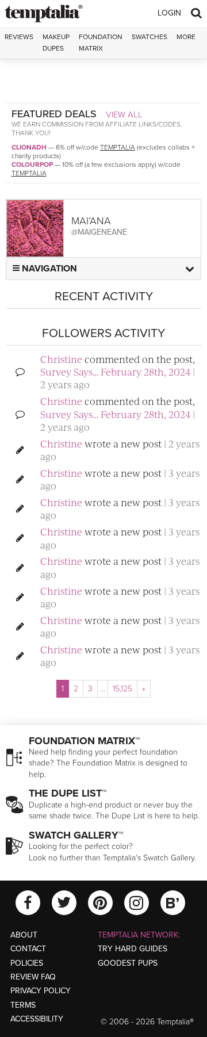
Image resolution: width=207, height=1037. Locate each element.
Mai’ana (91, 221)
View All (124, 114)
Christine (61, 359)
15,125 (122, 689)
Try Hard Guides (132, 949)
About (23, 935)
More (186, 37)
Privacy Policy (40, 991)
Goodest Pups (128, 963)
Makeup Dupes (56, 42)
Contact (28, 949)
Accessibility (36, 1019)
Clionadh (29, 147)
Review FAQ (33, 977)
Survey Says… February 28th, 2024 (115, 371)
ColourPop (32, 164)
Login (169, 13)
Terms (23, 1005)
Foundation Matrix (100, 42)
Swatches (149, 37)
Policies (26, 963)
